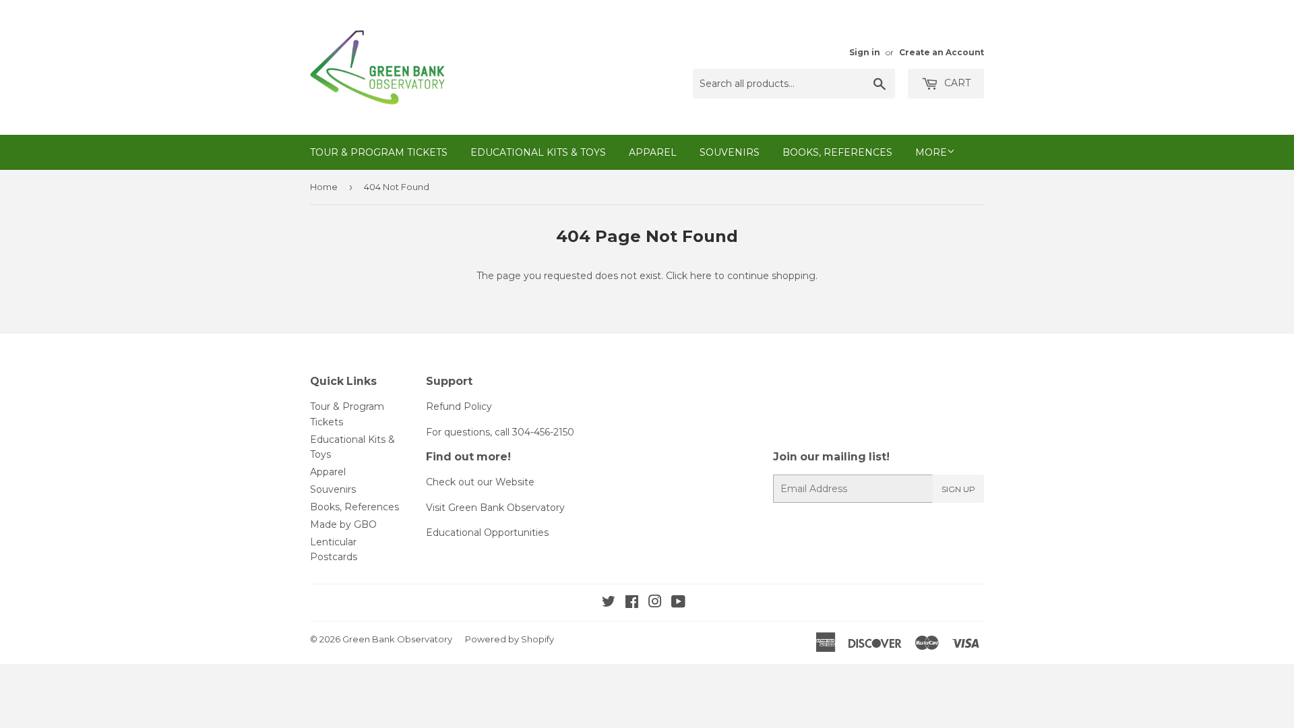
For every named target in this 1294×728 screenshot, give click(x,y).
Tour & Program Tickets (379, 152)
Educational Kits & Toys (538, 152)
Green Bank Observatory (397, 639)
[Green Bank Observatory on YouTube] (678, 603)
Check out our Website (480, 482)
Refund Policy (459, 406)
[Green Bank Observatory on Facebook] (632, 603)
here (701, 276)
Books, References (837, 152)
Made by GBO (343, 524)
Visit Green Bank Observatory (495, 508)
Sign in (864, 52)
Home (324, 186)
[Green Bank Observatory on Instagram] (655, 603)
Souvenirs (730, 152)
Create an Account (941, 52)
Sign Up (958, 489)
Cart (956, 83)
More (931, 152)
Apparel (653, 152)
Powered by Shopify (509, 639)
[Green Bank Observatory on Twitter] (608, 603)
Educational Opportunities (487, 532)
